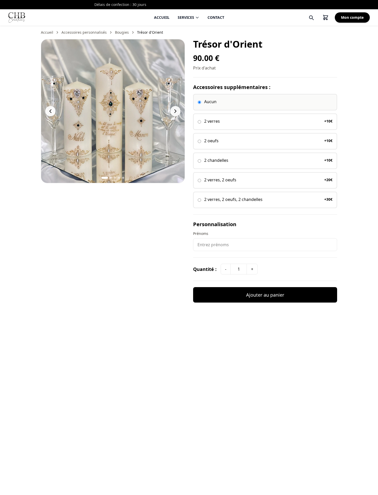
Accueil (47, 32)
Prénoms (200, 233)
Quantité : (205, 269)
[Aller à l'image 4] (119, 178)
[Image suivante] (175, 111)
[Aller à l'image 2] (111, 178)
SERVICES (186, 17)
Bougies (122, 32)
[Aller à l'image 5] (123, 178)
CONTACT (216, 17)
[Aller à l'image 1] (105, 178)
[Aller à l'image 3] (115, 178)
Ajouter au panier (265, 295)
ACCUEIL (161, 17)
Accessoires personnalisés (84, 32)
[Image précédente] (50, 111)
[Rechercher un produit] (311, 17)
